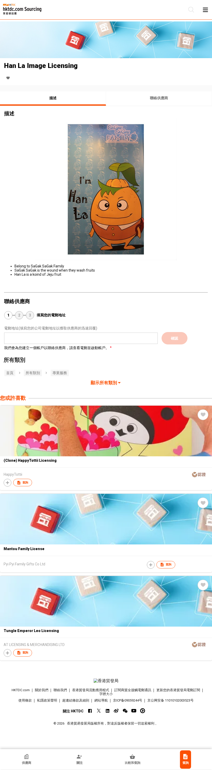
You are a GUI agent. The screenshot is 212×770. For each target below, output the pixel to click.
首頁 (9, 373)
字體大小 (106, 694)
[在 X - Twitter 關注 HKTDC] (98, 710)
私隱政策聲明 (47, 700)
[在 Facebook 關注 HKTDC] (89, 710)
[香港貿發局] (106, 681)
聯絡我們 (60, 690)
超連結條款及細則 (75, 700)
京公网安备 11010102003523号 (170, 700)
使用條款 (25, 700)
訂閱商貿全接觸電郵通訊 (132, 690)
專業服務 (59, 373)
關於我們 (41, 690)
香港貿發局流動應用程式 (90, 690)
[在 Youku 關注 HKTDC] (142, 710)
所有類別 (33, 373)
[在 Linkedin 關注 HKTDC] (107, 710)
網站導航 (101, 700)
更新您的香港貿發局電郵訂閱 (178, 690)
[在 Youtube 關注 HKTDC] (133, 710)
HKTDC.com (21, 690)
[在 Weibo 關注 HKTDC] (116, 710)
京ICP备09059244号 (127, 700)
